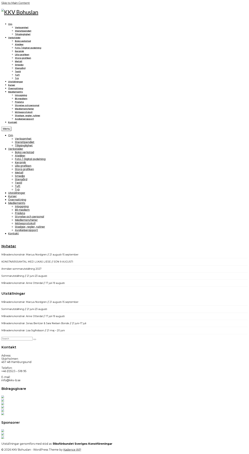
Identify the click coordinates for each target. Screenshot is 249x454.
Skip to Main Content (15, 3)
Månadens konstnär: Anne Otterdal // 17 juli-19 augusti (33, 283)
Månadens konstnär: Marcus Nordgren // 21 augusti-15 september (39, 254)
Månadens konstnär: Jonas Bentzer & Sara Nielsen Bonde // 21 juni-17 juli (43, 323)
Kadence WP (72, 449)
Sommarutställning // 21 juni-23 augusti (24, 275)
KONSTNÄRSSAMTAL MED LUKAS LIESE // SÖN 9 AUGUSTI (37, 261)
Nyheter (8, 246)
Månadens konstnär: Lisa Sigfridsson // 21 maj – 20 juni (33, 330)
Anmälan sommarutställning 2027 (21, 268)
